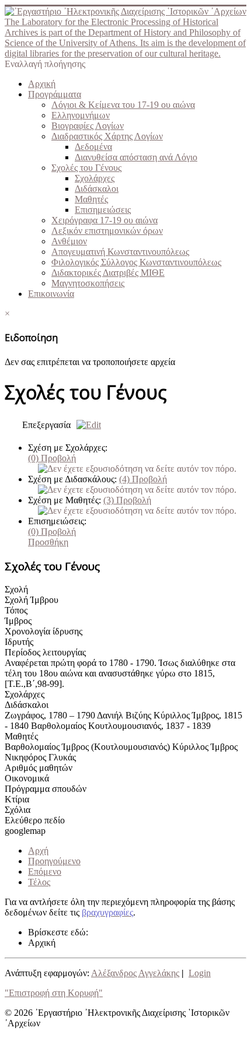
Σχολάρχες (94, 178)
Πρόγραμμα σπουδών (45, 789)
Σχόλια (17, 810)
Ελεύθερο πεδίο (35, 820)
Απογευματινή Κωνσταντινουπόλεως (120, 252)
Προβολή (52, 458)
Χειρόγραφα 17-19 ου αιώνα (104, 220)
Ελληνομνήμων (80, 115)
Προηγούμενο (54, 861)
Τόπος (16, 610)
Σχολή (16, 589)
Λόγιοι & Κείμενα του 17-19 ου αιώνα (123, 105)
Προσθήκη (48, 542)
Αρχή (38, 850)
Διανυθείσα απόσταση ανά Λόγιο (136, 157)
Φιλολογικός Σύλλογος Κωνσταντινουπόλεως (136, 262)
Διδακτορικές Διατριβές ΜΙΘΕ (108, 273)
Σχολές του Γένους (86, 168)
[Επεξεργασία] (86, 425)
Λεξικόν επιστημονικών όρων (107, 231)
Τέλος (39, 882)
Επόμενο (44, 871)
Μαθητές (91, 199)
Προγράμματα (54, 94)
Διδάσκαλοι (96, 189)
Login (200, 973)
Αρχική (41, 84)
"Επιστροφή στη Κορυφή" (54, 993)
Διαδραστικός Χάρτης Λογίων (107, 136)
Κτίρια (17, 799)
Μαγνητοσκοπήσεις (87, 283)
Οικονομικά (27, 778)
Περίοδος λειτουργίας (45, 652)
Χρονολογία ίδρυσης (43, 631)
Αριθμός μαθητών (38, 768)
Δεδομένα (93, 147)
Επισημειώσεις (103, 210)
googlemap (25, 831)
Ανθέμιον (69, 241)
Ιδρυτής (19, 642)
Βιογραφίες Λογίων (87, 126)
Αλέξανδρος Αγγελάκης (135, 973)
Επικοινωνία (51, 294)
